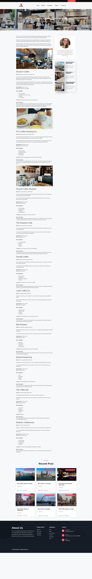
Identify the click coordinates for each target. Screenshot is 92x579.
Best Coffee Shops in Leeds (66, 509)
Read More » (19, 486)
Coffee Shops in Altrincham (69, 73)
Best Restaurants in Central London (70, 63)
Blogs (56, 5)
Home (38, 5)
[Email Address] (63, 530)
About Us (43, 5)
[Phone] (63, 540)
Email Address (67, 529)
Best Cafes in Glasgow (44, 509)
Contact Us (63, 5)
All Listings (49, 5)
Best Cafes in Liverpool (44, 483)
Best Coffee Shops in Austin (24, 483)
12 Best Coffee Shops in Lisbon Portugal (70, 83)
